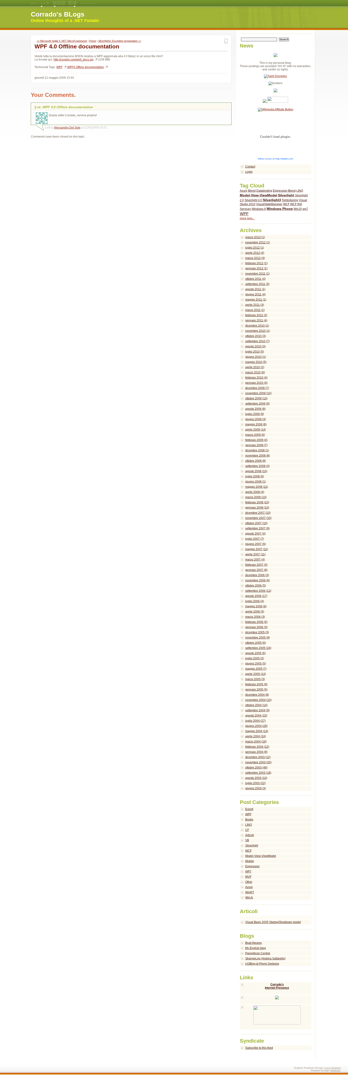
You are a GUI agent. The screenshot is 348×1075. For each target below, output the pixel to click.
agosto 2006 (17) (256, 596)
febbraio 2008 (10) (257, 502)
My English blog (255, 948)
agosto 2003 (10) (256, 778)
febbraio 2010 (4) (256, 377)
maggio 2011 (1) (255, 299)
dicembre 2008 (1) (257, 450)
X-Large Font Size (47, 3)
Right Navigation (74, 3)
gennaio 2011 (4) (256, 320)
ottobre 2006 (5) (255, 585)
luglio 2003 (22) (255, 783)
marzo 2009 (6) (255, 434)
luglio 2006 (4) (254, 601)
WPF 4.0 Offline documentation (77, 46)
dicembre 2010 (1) (257, 325)
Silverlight (286, 195)
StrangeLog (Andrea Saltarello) (265, 958)
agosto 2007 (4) (255, 533)
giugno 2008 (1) (255, 481)
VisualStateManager (269, 204)
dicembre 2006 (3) (257, 575)
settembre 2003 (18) (258, 772)
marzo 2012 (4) (255, 258)
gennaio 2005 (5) (256, 689)
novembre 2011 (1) (257, 273)
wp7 (305, 209)
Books (249, 819)
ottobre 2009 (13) (256, 398)
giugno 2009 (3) (255, 419)
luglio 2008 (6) (254, 476)
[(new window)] (276, 1017)
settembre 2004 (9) (257, 710)
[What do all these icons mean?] (34, 3)
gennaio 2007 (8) (256, 570)
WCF (286, 204)
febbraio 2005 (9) (256, 684)
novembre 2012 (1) (257, 242)
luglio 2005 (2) (254, 658)
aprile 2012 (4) (254, 253)
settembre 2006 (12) (258, 590)
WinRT (249, 892)
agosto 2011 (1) (255, 289)
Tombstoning (290, 200)
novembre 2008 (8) (257, 455)
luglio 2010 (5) (254, 351)
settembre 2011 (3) (257, 284)
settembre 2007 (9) (257, 528)
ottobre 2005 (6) (255, 642)
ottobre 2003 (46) (256, 767)
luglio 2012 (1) (254, 247)
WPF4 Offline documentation (85, 67)
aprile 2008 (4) (254, 492)
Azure (243, 190)
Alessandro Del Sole (67, 127)
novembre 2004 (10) (258, 700)
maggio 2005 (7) (256, 668)
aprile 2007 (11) (255, 554)
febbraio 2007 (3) (256, 564)
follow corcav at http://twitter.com (275, 158)
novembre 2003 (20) (258, 762)
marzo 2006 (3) (255, 616)
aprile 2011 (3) (254, 305)
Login (249, 171)
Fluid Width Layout (59, 3)
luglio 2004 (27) (255, 720)
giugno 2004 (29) (256, 726)
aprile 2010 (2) (254, 367)
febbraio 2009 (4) (256, 440)
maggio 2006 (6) (256, 606)
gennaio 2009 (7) (256, 445)
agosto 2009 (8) (255, 408)
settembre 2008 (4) (257, 466)
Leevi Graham (332, 1067)
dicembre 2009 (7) (257, 388)
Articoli (249, 835)
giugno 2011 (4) (255, 294)
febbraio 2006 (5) (256, 622)
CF (247, 830)
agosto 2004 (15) (256, 715)
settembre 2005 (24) (258, 648)
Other (248, 882)
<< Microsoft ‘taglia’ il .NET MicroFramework (62, 40)
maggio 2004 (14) (256, 731)
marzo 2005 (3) (255, 679)
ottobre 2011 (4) (255, 279)
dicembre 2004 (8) (257, 694)
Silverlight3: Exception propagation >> (119, 40)
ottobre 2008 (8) (255, 460)
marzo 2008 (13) (256, 497)
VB (247, 840)
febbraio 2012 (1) (256, 263)
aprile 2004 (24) (255, 736)
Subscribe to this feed (259, 1047)
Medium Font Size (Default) (42, 3)
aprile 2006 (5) (254, 611)
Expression (252, 866)
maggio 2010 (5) (256, 362)
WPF (59, 67)
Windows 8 (259, 209)
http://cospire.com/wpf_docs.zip (74, 59)
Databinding (264, 190)
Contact (250, 166)
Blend (252, 190)
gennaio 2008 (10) (257, 507)
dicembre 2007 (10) (258, 512)
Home (92, 40)
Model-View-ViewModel (258, 195)
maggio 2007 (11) (256, 549)
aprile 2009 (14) (255, 429)
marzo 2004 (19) (256, 741)
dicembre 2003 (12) (258, 757)
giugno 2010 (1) (255, 356)
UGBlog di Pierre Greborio (262, 963)
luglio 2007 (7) (254, 538)
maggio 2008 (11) (256, 486)
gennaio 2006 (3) (256, 627)
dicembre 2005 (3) (257, 632)
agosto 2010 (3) (255, 346)
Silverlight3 (272, 200)
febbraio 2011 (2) (256, 315)
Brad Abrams (253, 943)
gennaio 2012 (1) (256, 268)
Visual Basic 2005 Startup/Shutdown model (273, 922)
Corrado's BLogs (58, 14)
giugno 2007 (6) (255, 544)
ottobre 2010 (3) (255, 336)
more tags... (247, 218)
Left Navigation (70, 3)
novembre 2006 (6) (257, 580)
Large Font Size (44, 3)
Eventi (249, 809)
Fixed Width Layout (63, 3)
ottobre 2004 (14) (256, 705)
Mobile (249, 861)
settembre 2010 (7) (257, 341)
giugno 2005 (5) (255, 663)
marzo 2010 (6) (255, 372)
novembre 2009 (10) (258, 393)
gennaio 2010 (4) (256, 382)
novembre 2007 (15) (258, 518)
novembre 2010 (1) (257, 330)
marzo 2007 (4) (255, 559)
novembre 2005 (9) (257, 637)
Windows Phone (280, 209)
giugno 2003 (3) (255, 788)
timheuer (335, 1070)
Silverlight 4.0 (253, 200)
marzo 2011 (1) (255, 310)
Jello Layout (54, 3)
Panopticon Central (257, 953)
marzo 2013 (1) (255, 237)
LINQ (299, 190)
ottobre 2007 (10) (256, 523)
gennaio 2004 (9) (256, 752)
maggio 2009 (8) (256, 424)
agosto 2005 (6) (255, 653)
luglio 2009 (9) (254, 414)
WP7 (248, 871)
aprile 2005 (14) (255, 674)
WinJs (249, 897)
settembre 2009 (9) (257, 403)
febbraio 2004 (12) (257, 746)
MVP (248, 876)
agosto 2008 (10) (256, 471)
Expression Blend (284, 190)
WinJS (298, 209)
